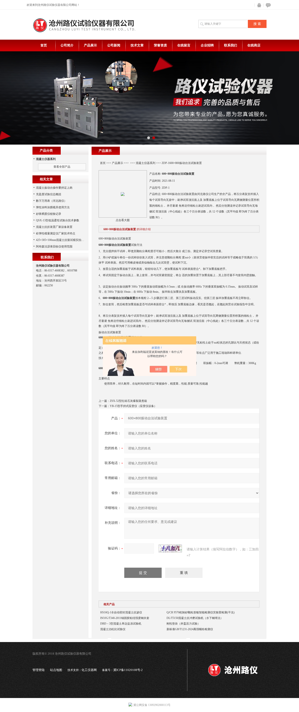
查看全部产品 (61, 166)
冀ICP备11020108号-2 (128, 670)
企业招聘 (207, 45)
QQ (258, 5)
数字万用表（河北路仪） (51, 200)
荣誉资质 (160, 45)
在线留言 (183, 45)
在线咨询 (267, 5)
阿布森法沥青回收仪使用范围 (54, 246)
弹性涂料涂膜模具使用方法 (53, 207)
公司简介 (67, 45)
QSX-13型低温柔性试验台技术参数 (57, 220)
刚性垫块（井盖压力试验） (183, 623)
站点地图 (56, 670)
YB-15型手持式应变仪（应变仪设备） (133, 406)
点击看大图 (123, 220)
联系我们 (230, 45)
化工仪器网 (89, 670)
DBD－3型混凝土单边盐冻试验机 (120, 623)
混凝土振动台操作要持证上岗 (54, 187)
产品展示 (90, 45)
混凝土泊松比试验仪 (112, 629)
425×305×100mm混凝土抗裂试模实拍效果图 (63, 240)
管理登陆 (38, 670)
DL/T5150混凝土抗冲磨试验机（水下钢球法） (195, 618)
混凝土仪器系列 (145, 163)
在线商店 (253, 45)
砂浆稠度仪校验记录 (48, 213)
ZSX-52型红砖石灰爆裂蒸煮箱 (128, 401)
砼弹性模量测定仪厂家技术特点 (55, 233)
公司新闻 (113, 45)
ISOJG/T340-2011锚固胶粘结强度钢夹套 (124, 618)
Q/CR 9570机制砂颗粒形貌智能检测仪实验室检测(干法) (201, 612)
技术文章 (137, 45)
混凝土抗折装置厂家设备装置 (54, 227)
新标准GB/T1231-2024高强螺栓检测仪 (190, 629)
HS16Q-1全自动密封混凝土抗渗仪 (121, 612)
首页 (43, 45)
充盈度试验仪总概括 (48, 194)
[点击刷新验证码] (170, 548)
